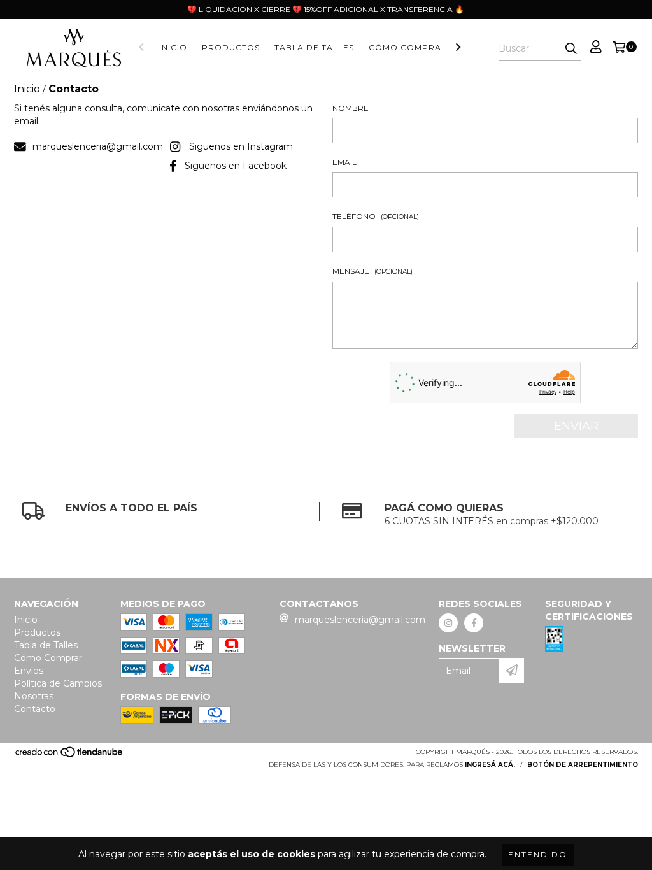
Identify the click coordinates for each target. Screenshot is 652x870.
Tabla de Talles (314, 47)
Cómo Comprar (408, 47)
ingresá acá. (490, 764)
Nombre (350, 108)
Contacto (34, 709)
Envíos (28, 670)
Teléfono (375, 216)
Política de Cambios (58, 683)
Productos (231, 47)
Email (344, 162)
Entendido (537, 854)
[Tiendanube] (69, 756)
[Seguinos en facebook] (473, 622)
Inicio (173, 47)
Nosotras (33, 696)
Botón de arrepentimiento (582, 764)
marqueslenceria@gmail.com (97, 146)
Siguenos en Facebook (236, 165)
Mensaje (372, 271)
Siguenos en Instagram (241, 146)
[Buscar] (571, 49)
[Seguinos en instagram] (448, 622)
